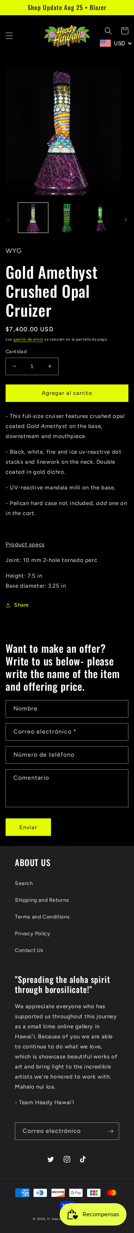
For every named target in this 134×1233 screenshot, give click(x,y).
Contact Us (29, 950)
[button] (9, 36)
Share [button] (21, 605)
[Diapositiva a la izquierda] (8, 219)
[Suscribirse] (110, 1131)
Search (24, 883)
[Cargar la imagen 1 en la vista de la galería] (33, 218)
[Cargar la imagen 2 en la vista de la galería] (67, 218)
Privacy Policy (32, 933)
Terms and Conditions (42, 917)
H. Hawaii (55, 1219)
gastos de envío (28, 339)
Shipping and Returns (42, 900)
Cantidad (16, 351)
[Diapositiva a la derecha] (126, 219)
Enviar (28, 827)
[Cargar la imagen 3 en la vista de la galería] (100, 218)
